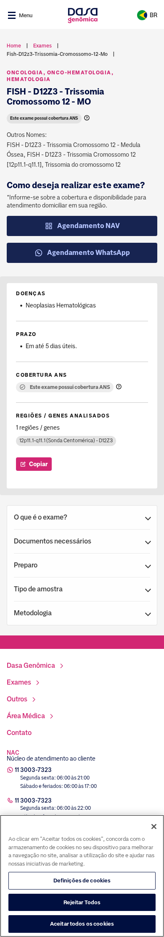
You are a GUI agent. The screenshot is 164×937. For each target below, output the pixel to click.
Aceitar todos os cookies (82, 924)
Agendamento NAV (88, 226)
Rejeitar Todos (82, 902)
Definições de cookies (82, 880)
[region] (82, 876)
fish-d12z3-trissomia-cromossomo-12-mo (57, 54)
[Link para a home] (82, 15)
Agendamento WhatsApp (88, 253)
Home (14, 46)
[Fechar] (154, 826)
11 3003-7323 (33, 769)
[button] (82, 517)
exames (42, 46)
